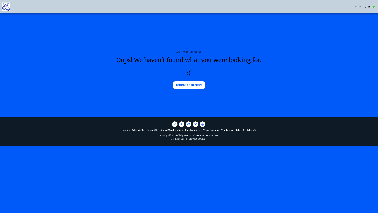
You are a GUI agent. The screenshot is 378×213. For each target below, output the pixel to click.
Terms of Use (177, 139)
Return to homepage (189, 85)
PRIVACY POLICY (197, 139)
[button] (356, 7)
